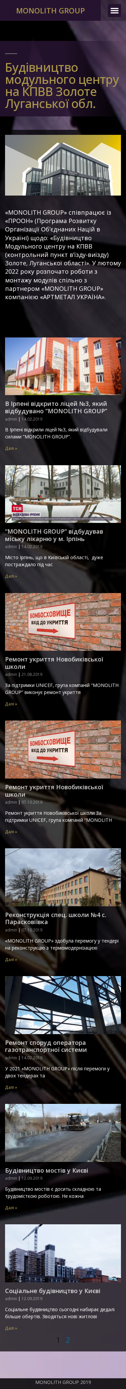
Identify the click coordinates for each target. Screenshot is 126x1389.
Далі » (11, 448)
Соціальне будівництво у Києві (52, 1291)
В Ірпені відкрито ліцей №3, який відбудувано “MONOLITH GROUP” (56, 407)
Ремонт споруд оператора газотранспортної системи (46, 1046)
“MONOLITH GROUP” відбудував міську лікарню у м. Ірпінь (54, 535)
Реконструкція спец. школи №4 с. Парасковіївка (55, 918)
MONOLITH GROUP (50, 10)
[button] (114, 10)
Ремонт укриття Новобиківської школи (54, 663)
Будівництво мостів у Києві (46, 1170)
